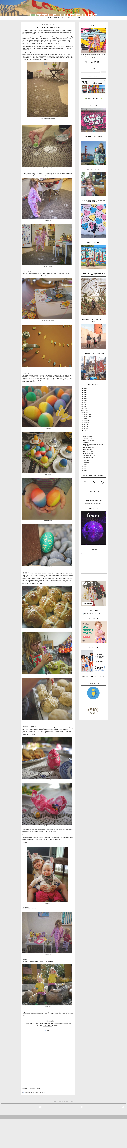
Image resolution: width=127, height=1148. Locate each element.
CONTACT (76, 17)
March (85, 460)
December (86, 414)
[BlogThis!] (48, 1021)
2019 (83, 402)
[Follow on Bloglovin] (101, 63)
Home (49, 17)
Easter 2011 (25, 842)
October (86, 418)
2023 (83, 394)
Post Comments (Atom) (34, 1088)
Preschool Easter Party (88, 447)
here (53, 731)
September (86, 420)
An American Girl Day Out (89, 455)
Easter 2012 (25, 907)
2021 (83, 398)
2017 (83, 406)
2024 (83, 392)
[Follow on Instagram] (94, 63)
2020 (83, 400)
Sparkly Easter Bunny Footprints (30, 53)
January (86, 464)
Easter (32, 1023)
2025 (83, 390)
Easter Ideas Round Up (88, 440)
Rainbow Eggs (26, 373)
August (85, 422)
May (85, 428)
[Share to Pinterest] (53, 1021)
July (85, 424)
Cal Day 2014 (86, 442)
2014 (83, 412)
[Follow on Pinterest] (98, 63)
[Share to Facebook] (52, 1021)
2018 (83, 404)
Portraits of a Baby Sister (89, 451)
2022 (83, 396)
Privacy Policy (94, 495)
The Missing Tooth (87, 438)
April (85, 430)
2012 (83, 468)
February (86, 462)
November (86, 416)
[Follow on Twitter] (91, 63)
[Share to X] (50, 1021)
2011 (83, 470)
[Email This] (47, 1021)
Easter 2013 (25, 959)
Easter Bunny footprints (43, 1023)
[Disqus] (47, 1060)
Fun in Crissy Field (87, 449)
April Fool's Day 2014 (88, 457)
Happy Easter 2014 (87, 436)
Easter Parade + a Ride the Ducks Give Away (93, 434)
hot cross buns (53, 1025)
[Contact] (85, 63)
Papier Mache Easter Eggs (29, 726)
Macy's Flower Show (88, 453)
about (56, 17)
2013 (83, 466)
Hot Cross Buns (26, 572)
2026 (83, 388)
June (85, 426)
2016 (83, 408)
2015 (83, 410)
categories (66, 17)
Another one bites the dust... (89, 432)
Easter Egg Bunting (27, 271)
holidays (44, 1025)
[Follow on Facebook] (88, 63)
